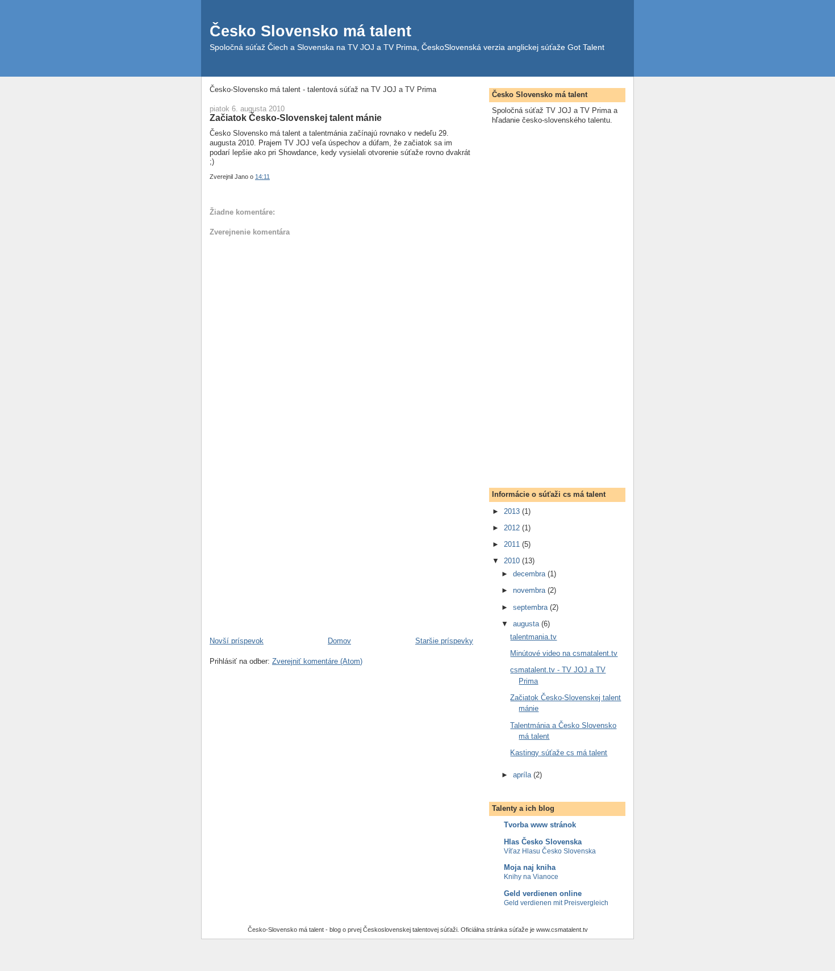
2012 (513, 528)
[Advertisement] (295, 556)
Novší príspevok (237, 641)
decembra (530, 574)
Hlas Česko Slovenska (543, 842)
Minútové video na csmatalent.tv (563, 653)
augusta (527, 624)
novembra (530, 590)
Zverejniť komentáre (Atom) (317, 661)
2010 (513, 560)
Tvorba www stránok (540, 825)
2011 (513, 544)
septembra (531, 607)
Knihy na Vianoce (531, 877)
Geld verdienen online (543, 893)
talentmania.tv (533, 637)
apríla (523, 775)
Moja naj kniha (530, 867)
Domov (339, 641)
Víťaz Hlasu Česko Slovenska (550, 851)
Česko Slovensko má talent (310, 31)
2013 (513, 511)
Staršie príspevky (444, 641)
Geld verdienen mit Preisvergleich (556, 903)
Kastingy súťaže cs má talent (558, 752)
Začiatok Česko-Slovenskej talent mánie (296, 117)
